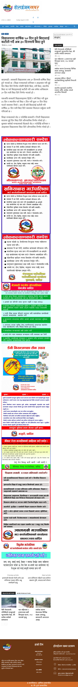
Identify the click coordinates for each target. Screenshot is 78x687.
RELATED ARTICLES (8, 593)
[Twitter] (33, 22)
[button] (75, 26)
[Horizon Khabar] (39, 7)
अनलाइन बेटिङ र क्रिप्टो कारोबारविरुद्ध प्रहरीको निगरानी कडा (65, 80)
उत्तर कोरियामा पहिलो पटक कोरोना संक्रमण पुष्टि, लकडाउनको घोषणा (39, 579)
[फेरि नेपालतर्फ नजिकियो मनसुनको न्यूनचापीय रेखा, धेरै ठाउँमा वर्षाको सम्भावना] (8, 603)
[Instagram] (38, 17)
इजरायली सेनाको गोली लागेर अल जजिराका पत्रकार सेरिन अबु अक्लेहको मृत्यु (13, 580)
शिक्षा (3, 34)
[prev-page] (2, 624)
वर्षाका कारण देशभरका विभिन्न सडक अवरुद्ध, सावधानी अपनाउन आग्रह (42, 614)
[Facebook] (33, 17)
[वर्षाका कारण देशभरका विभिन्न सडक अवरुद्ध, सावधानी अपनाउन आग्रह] (43, 603)
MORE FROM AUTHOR (23, 593)
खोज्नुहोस (57, 37)
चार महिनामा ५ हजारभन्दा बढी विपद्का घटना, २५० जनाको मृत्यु (25, 613)
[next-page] (6, 624)
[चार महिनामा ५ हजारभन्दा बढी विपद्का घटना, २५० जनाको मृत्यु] (25, 603)
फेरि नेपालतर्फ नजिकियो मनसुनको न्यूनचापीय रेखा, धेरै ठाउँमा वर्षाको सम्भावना (8, 614)
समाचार (6, 34)
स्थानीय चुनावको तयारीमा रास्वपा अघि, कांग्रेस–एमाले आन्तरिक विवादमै (64, 90)
